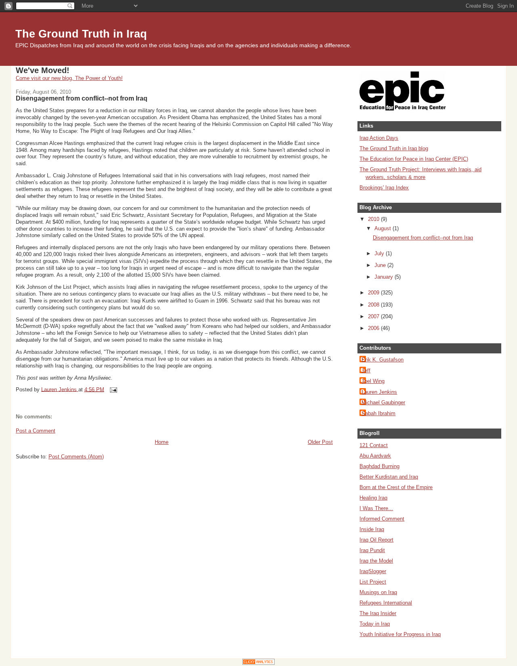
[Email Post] (113, 389)
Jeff (365, 371)
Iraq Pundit (372, 550)
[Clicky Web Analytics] (258, 663)
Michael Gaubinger (383, 402)
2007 (374, 316)
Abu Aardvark (375, 456)
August (383, 228)
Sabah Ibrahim (378, 413)
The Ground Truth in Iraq (81, 33)
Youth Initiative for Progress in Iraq (400, 634)
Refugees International (385, 603)
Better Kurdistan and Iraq (388, 477)
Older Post (320, 442)
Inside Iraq (371, 529)
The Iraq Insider (377, 613)
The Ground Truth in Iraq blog (393, 148)
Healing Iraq (373, 498)
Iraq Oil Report (376, 540)
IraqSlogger (372, 571)
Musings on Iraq (378, 592)
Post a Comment (35, 431)
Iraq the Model (376, 561)
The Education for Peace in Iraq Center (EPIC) (413, 159)
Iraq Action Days (378, 138)
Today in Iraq (374, 624)
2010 (374, 219)
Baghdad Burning (379, 466)
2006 (374, 328)
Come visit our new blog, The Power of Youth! (69, 78)
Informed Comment (381, 519)
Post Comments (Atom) (76, 457)
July (380, 253)
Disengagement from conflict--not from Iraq (423, 238)
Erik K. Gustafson (382, 360)
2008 (374, 305)
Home (161, 442)
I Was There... (376, 508)
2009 (374, 293)
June (380, 265)
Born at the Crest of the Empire (396, 487)
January (384, 277)
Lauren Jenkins (379, 392)
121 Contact (373, 445)
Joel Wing (373, 381)
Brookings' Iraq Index (384, 188)
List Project (372, 582)
